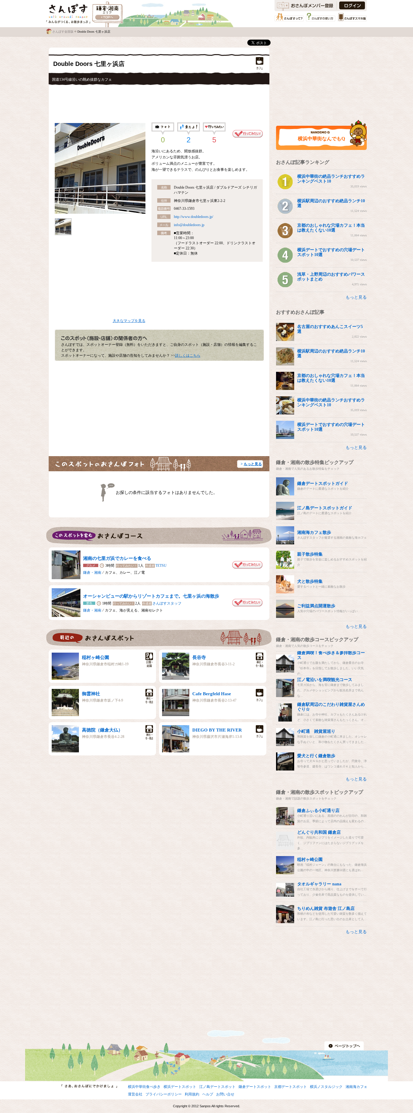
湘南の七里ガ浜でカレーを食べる (117, 558)
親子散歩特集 (310, 554)
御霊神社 (91, 693)
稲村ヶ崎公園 (95, 657)
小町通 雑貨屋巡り (316, 731)
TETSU (161, 565)
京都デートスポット (290, 1087)
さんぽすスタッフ (166, 603)
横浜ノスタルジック (326, 1087)
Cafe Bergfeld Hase (211, 693)
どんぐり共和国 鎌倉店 (319, 832)
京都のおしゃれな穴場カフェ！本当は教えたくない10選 (331, 227)
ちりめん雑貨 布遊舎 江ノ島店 (326, 908)
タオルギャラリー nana (319, 884)
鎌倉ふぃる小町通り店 (318, 810)
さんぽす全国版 (62, 31)
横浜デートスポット (180, 1087)
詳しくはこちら (187, 355)
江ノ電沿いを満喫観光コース (324, 679)
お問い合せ (225, 1094)
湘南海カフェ (356, 1087)
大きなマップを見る (129, 321)
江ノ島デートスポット (217, 1087)
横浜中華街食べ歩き (144, 1087)
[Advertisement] (159, 101)
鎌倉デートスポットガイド (322, 483)
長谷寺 (199, 657)
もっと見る (253, 464)
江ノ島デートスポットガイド (324, 508)
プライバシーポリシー (163, 1094)
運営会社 (135, 1094)
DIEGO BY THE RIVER (217, 730)
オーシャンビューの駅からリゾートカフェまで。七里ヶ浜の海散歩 (151, 596)
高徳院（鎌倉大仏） (102, 730)
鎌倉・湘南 (92, 572)
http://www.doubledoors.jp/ (193, 217)
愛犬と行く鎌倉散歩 (316, 756)
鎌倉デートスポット (255, 1087)
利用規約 (192, 1094)
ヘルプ (207, 1094)
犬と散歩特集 (310, 581)
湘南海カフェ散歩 (314, 532)
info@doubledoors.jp (189, 225)
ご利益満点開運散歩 (316, 606)
